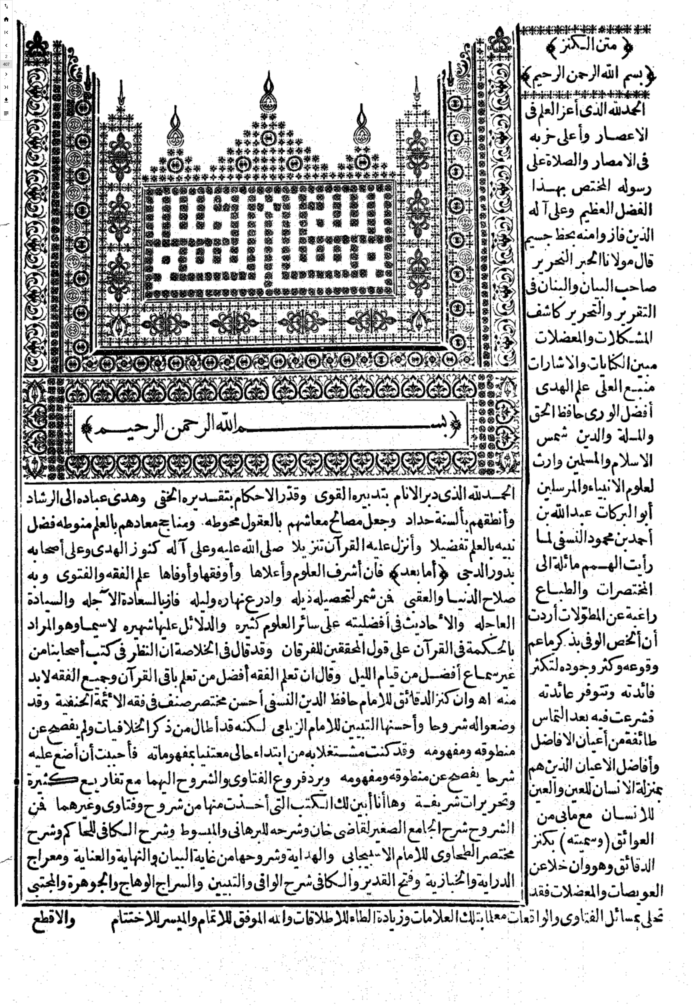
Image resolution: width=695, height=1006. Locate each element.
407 (6, 64)
